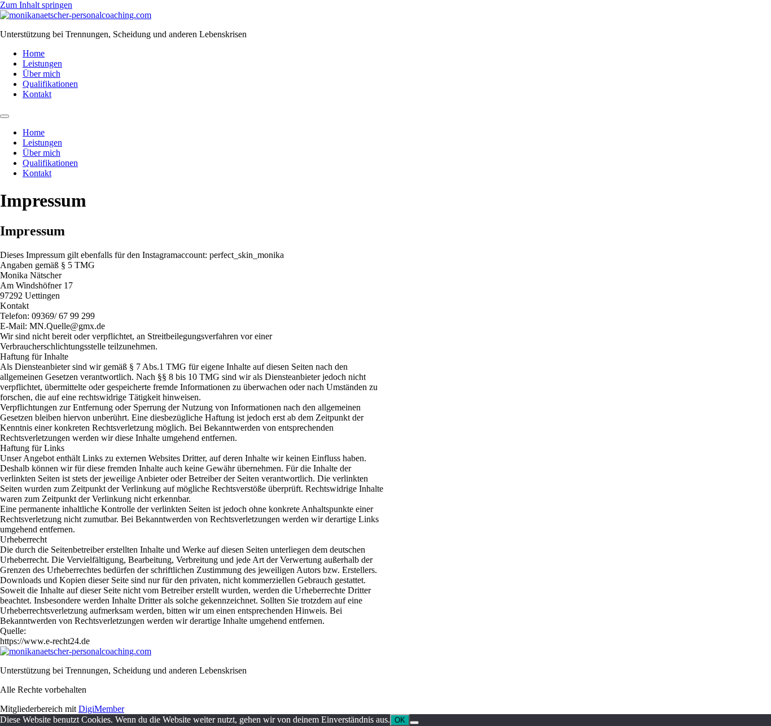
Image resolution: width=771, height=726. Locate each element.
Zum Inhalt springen (36, 5)
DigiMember (101, 709)
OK (400, 720)
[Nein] (414, 722)
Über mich (41, 73)
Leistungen (42, 63)
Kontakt (37, 94)
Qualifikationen (50, 84)
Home (34, 53)
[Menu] (4, 116)
